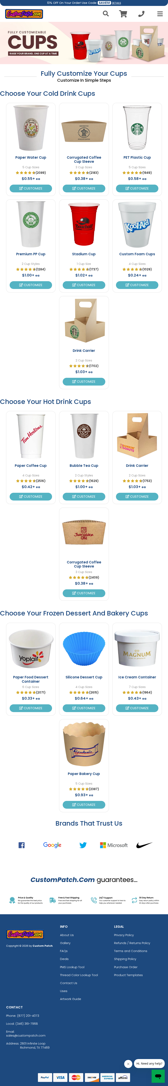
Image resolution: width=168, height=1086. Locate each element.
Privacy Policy (124, 935)
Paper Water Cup (30, 157)
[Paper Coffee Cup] (31, 435)
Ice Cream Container (137, 677)
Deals (64, 959)
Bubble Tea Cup (84, 465)
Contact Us (68, 983)
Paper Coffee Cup (31, 465)
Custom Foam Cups (137, 254)
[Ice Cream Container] (137, 647)
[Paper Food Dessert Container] (31, 647)
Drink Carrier (84, 350)
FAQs (64, 951)
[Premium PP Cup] (31, 224)
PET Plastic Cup (137, 157)
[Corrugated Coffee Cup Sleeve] (84, 127)
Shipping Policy (125, 959)
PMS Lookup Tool (72, 967)
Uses (63, 991)
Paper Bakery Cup (84, 773)
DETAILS (116, 3)
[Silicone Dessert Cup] (84, 647)
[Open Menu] (159, 14)
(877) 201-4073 (28, 1016)
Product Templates (128, 975)
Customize (32, 188)
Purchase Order (125, 967)
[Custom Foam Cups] (137, 224)
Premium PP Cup (30, 254)
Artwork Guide (70, 999)
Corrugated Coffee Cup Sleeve (84, 159)
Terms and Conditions (130, 951)
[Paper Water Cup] (31, 127)
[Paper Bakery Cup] (84, 743)
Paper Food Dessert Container (30, 679)
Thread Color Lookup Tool (79, 975)
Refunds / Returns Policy (132, 943)
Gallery (65, 943)
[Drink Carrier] (84, 320)
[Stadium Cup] (84, 224)
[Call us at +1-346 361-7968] (141, 15)
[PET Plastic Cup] (137, 127)
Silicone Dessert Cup (84, 677)
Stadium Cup (84, 254)
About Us (67, 935)
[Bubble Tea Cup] (84, 435)
